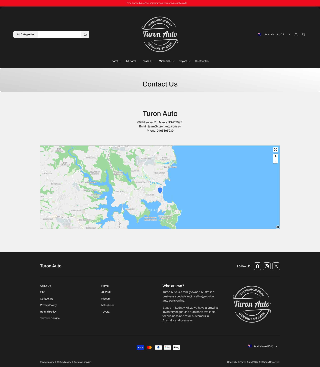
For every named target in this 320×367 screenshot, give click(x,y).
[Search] (85, 34)
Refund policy (64, 362)
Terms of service (82, 362)
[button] (25, 34)
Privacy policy (47, 362)
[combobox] (62, 34)
